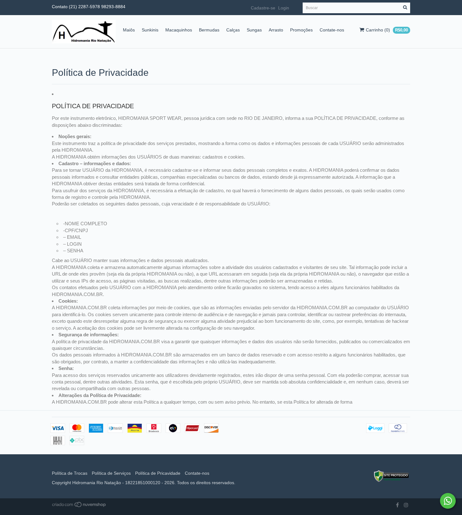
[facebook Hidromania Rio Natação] (397, 505)
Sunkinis (150, 29)
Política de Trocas (69, 473)
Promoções (301, 29)
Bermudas (209, 29)
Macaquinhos (178, 29)
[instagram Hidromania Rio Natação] (406, 505)
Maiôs (129, 29)
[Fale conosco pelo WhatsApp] (448, 501)
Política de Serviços (111, 473)
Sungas (254, 29)
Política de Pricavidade (157, 473)
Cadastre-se (263, 7)
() (387, 29)
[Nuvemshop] (79, 505)
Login (283, 7)
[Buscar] (405, 8)
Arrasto (276, 29)
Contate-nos (332, 29)
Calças (233, 29)
